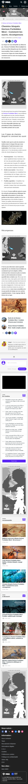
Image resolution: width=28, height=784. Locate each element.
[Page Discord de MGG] (6, 731)
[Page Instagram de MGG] (22, 731)
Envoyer (23, 369)
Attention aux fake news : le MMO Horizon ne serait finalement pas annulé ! (13, 431)
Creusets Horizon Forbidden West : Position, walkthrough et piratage (12, 615)
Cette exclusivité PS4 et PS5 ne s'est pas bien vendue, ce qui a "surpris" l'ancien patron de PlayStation (14, 437)
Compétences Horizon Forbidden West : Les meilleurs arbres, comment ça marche (13, 638)
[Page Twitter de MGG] (9, 731)
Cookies (4, 751)
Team (3, 741)
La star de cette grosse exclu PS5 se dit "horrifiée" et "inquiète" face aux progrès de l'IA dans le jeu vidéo (14, 407)
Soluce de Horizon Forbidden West (11, 23)
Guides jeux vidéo (10, 19)
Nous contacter (6, 738)
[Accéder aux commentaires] (15, 41)
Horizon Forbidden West (20, 19)
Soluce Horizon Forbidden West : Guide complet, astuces (17, 327)
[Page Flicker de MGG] (19, 731)
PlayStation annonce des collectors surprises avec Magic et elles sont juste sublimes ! (15, 401)
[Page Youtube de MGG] (12, 731)
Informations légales (8, 746)
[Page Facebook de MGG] (3, 731)
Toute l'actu (14, 461)
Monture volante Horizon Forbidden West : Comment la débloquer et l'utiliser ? (12, 662)
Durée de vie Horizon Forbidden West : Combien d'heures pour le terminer (16, 320)
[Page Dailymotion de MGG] (16, 731)
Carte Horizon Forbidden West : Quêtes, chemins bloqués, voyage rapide (12, 562)
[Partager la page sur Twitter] (9, 41)
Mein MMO (5, 769)
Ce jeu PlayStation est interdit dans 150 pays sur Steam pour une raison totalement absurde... (14, 425)
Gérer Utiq (5, 759)
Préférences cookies (8, 754)
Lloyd (19, 37)
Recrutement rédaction (9, 744)
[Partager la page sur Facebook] (6, 41)
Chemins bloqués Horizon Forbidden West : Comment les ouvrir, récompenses (13, 585)
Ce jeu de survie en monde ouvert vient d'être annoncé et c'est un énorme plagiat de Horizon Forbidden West (14, 449)
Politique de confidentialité (10, 757)
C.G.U (3, 749)
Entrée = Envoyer (12, 369)
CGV (3, 762)
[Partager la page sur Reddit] (12, 41)
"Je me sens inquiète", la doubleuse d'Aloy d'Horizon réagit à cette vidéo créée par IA (14, 419)
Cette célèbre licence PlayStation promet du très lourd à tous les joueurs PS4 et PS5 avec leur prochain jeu (14, 443)
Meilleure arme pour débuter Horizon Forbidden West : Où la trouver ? (13, 539)
